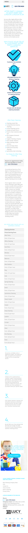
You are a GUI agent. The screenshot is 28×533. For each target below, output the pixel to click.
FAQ (4, 484)
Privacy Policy (6, 491)
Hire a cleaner (14, 456)
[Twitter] (10, 518)
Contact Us (5, 486)
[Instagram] (14, 518)
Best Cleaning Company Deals (10, 482)
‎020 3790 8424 (12, 164)
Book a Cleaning (7, 489)
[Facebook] (6, 518)
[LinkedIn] (18, 518)
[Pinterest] (21, 518)
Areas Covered (6, 487)
